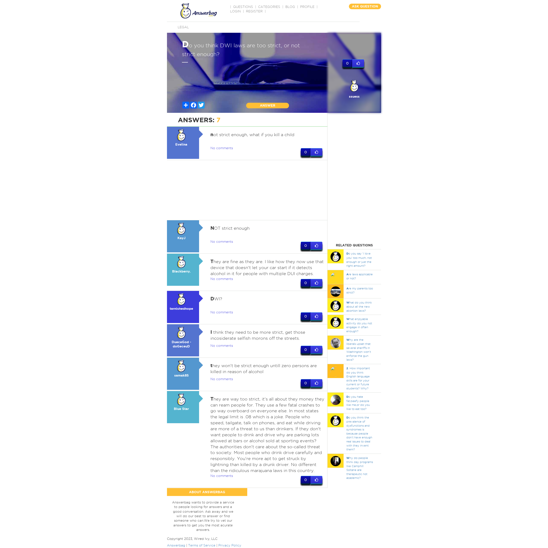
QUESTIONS (243, 7)
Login (235, 11)
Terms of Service (201, 545)
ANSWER (267, 105)
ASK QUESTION (365, 6)
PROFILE (307, 7)
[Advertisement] (247, 190)
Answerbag (176, 545)
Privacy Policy (229, 545)
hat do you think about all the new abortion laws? (359, 306)
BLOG (290, 7)
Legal (183, 27)
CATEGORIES (269, 7)
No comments (221, 148)
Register (254, 11)
